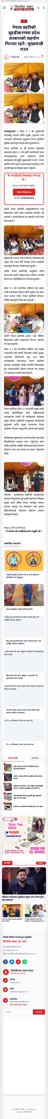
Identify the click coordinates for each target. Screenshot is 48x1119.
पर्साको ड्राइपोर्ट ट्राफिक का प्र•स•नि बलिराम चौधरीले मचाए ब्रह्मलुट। (22, 576)
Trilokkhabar (31, 1109)
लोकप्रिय (35, 758)
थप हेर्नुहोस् (40, 863)
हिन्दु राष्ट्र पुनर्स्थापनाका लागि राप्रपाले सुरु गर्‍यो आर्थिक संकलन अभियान (23, 642)
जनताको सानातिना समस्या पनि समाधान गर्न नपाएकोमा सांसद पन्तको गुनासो (35, 921)
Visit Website (24, 192)
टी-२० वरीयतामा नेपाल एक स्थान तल (20, 744)
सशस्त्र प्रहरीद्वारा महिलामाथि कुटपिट (19, 609)
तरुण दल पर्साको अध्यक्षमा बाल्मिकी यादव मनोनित (12, 920)
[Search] (38, 8)
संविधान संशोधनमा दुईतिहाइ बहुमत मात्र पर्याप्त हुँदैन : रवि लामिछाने (23, 898)
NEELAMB (28, 1111)
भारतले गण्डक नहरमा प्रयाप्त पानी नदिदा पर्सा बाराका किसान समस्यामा (22, 711)
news (24, 21)
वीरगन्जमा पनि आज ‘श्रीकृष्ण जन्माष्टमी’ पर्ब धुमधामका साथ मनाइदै (21, 677)
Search (39, 1012)
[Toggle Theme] (44, 8)
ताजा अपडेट (13, 758)
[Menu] (4, 8)
